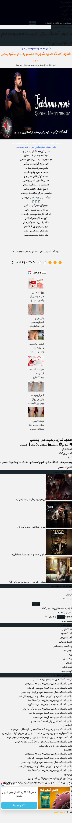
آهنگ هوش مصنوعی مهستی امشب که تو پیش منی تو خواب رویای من (37, 733)
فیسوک (24, 445)
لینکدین (43, 445)
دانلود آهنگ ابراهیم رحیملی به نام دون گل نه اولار (47, 709)
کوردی (69, 663)
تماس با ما (67, 19)
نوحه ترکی (67, 667)
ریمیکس (67, 659)
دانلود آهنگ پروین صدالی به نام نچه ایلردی (50, 713)
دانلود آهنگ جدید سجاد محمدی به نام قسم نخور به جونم (43, 742)
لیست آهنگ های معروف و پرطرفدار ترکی (52, 679)
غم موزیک (67, 15)
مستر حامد (59, 812)
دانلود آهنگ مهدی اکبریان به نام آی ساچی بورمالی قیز (45, 696)
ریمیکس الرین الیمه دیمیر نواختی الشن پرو (50, 778)
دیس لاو (68, 650)
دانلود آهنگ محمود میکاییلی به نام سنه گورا (50, 705)
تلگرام (65, 445)
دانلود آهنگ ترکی (53, 252)
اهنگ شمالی (65, 642)
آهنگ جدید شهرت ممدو (44, 462)
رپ (70, 654)
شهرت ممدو (35, 54)
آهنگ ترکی (67, 10)
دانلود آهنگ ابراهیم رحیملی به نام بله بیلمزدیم (48, 684)
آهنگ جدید (66, 633)
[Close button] (69, 784)
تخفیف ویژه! (19, 805)
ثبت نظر (36, 604)
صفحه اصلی (66, 6)
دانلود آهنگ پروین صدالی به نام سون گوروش (49, 688)
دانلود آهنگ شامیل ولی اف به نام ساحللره (51, 721)
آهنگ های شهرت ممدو (15, 462)
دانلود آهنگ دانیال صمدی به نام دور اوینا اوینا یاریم (46, 692)
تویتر (33, 445)
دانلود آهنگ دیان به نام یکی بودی (55, 746)
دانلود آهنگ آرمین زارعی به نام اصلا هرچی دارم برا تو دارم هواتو (41, 729)
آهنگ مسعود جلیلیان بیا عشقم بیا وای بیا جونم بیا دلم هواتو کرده (39, 738)
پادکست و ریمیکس (62, 646)
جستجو (32, 23)
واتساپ (55, 445)
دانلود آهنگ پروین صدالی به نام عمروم (52, 717)
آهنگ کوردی (66, 638)
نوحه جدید (66, 671)
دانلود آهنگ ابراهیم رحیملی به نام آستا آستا (50, 700)
